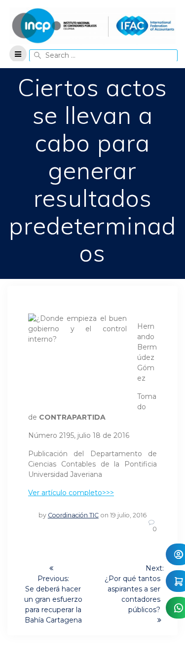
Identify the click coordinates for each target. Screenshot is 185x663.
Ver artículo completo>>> (71, 492)
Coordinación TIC (73, 515)
